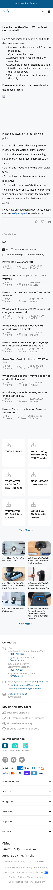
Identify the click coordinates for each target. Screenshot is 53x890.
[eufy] (6, 11)
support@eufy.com (38, 681)
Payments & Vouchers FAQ (17, 262)
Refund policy (40, 867)
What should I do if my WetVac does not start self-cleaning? (26, 377)
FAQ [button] (4, 242)
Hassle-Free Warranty (19, 723)
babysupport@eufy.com (26, 685)
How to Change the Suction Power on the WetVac (24, 411)
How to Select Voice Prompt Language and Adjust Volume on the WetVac (25, 344)
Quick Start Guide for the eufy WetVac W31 (25, 361)
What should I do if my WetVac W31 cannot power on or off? (23, 327)
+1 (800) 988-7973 (16, 654)
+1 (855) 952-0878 (16, 660)
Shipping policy (24, 867)
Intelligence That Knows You (26, 3)
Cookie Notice (16, 882)
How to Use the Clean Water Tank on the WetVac (26, 294)
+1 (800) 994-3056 (16, 669)
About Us (10, 867)
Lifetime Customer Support (23, 728)
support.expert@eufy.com (27, 688)
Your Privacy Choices (32, 872)
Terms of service (35, 877)
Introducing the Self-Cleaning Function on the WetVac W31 (25, 394)
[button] (5, 18)
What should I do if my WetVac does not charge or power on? (26, 311)
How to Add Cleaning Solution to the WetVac (24, 277)
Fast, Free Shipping (18, 712)
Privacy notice (12, 872)
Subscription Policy (34, 882)
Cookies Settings (17, 877)
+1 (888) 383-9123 (15, 676)
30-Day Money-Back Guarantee (25, 718)
